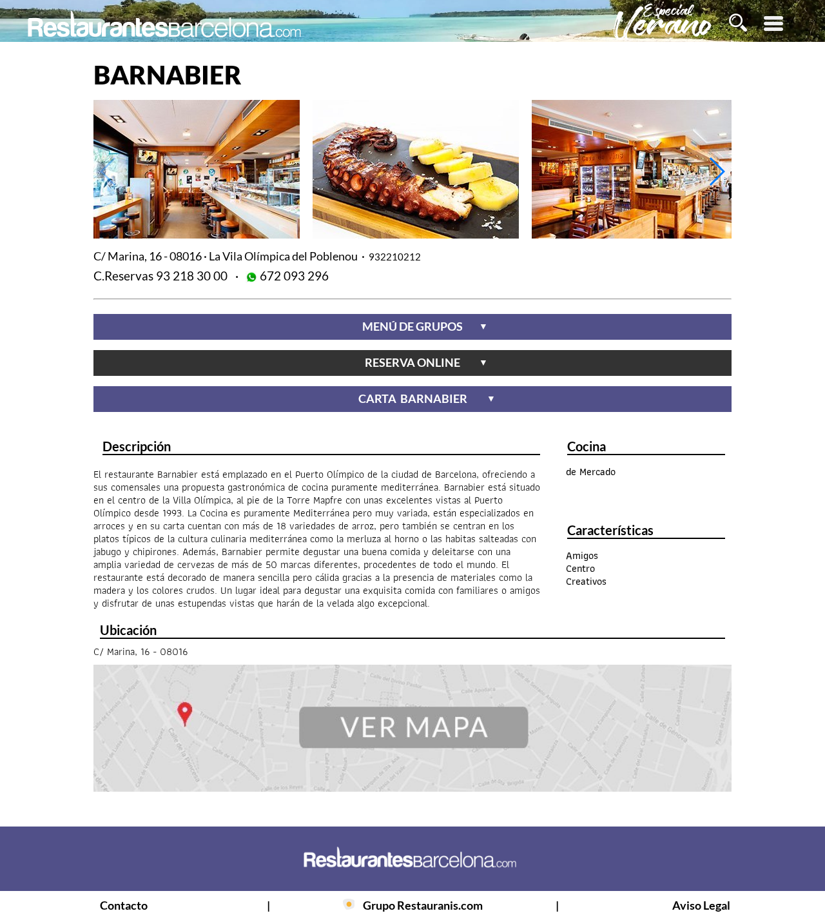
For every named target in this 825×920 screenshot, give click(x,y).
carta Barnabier (427, 398)
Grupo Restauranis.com (423, 905)
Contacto (124, 905)
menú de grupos (425, 326)
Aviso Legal (701, 905)
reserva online (426, 362)
